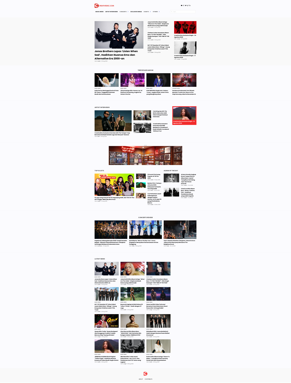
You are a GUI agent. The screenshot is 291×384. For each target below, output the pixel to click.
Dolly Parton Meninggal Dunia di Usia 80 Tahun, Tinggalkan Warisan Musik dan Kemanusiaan (107, 92)
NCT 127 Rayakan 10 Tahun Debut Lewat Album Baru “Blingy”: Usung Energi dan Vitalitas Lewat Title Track (159, 48)
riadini (98, 61)
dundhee (99, 246)
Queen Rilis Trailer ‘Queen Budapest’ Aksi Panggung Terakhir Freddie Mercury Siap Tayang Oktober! (106, 333)
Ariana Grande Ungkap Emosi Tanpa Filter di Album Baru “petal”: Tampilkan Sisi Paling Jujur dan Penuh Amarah (188, 179)
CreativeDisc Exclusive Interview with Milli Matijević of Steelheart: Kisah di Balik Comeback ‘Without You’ (161, 127)
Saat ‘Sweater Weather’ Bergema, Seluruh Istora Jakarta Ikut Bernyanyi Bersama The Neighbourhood (179, 242)
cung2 (178, 38)
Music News (99, 12)
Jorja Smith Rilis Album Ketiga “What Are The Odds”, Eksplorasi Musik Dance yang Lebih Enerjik (158, 24)
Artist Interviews (111, 12)
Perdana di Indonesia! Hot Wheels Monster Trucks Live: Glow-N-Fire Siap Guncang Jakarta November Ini (184, 92)
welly (151, 190)
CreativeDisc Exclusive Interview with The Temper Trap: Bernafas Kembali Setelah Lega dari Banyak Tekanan (112, 134)
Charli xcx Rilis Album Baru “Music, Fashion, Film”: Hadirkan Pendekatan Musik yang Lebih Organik (188, 192)
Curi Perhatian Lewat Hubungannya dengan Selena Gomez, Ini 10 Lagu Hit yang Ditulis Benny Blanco (154, 198)
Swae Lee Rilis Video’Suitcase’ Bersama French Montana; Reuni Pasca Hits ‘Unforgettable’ (156, 306)
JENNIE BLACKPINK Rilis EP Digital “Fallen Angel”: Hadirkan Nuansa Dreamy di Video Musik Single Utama (106, 358)
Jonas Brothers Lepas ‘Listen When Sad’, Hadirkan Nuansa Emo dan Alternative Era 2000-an (116, 55)
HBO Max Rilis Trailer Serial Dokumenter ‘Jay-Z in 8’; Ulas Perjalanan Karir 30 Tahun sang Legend (130, 359)
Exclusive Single (136, 12)
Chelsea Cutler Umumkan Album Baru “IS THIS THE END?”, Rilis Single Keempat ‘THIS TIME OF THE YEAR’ (158, 35)
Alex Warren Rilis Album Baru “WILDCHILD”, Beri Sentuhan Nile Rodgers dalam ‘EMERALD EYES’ (130, 333)
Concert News (176, 88)
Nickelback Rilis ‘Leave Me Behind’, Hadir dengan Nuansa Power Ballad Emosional (157, 333)
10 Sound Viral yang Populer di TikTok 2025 (154, 176)
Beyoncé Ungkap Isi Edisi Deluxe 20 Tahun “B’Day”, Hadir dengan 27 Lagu (131, 306)
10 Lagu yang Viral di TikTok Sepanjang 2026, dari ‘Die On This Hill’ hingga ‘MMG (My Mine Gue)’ (114, 198)
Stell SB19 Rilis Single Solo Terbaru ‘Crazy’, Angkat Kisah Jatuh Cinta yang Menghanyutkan (157, 92)
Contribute (148, 379)
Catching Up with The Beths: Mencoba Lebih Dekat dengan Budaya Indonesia (160, 114)
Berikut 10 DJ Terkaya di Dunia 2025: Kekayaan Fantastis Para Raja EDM (154, 186)
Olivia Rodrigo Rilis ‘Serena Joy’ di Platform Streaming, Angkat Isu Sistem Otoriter (131, 92)
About (141, 379)
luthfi (98, 136)
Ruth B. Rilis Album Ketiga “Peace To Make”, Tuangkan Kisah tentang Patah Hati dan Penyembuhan (158, 358)
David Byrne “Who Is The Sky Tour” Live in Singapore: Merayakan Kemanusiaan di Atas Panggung (143, 242)
